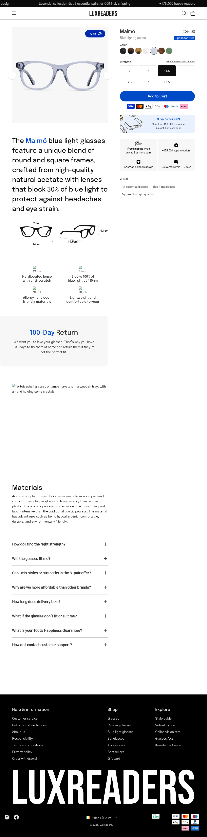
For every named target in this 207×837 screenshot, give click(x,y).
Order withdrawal (24, 758)
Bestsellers (116, 751)
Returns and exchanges (29, 725)
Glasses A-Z (164, 738)
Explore (162, 709)
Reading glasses (120, 725)
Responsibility (22, 738)
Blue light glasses (163, 186)
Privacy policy (22, 751)
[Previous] (12, 75)
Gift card (114, 758)
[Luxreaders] (103, 13)
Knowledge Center (168, 745)
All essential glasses (135, 186)
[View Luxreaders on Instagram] (7, 817)
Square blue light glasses (138, 194)
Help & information (30, 709)
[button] (184, 13)
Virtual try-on (165, 725)
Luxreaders (106, 824)
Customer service (25, 718)
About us (18, 731)
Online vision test (168, 731)
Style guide (163, 718)
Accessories (116, 745)
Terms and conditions (27, 745)
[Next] (108, 75)
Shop (113, 709)
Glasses (113, 718)
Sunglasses (116, 738)
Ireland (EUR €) (102, 818)
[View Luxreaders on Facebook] (16, 817)
